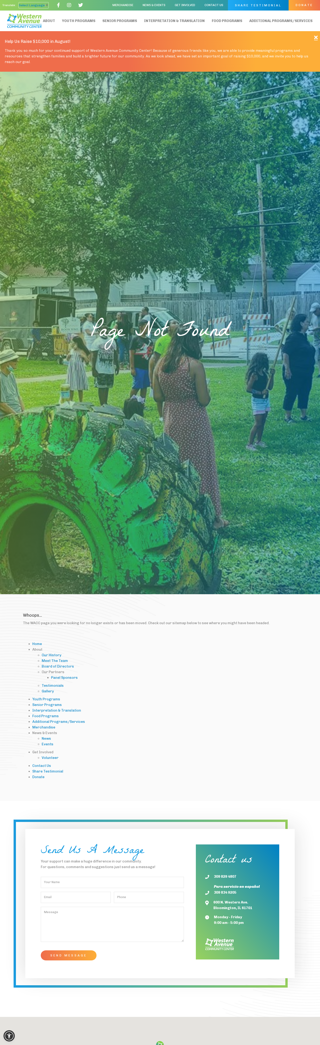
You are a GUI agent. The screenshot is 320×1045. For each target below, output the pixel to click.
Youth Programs (78, 21)
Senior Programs (119, 21)
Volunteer (50, 758)
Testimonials (53, 685)
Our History (51, 655)
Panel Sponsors (64, 678)
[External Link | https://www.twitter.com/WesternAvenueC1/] (80, 5)
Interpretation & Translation (174, 21)
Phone (121, 897)
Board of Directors (58, 666)
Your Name (52, 882)
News (46, 738)
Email (48, 897)
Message (51, 912)
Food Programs (227, 21)
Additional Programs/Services (281, 21)
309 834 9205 (225, 892)
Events (47, 744)
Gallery (48, 691)
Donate (304, 5)
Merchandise (122, 5)
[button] (154, 5)
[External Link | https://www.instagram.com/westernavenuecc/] (69, 5)
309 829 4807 (225, 876)
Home (37, 644)
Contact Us (214, 5)
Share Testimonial (258, 5)
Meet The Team (55, 661)
